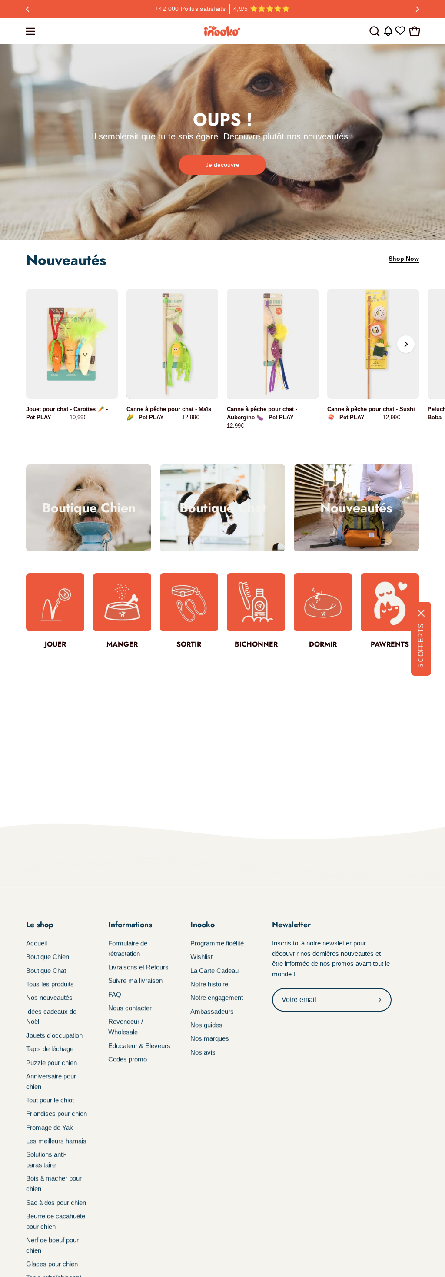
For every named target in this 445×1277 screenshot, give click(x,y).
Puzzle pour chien (51, 1062)
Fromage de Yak (49, 1127)
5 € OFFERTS (421, 646)
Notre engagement (216, 998)
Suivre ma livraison (135, 981)
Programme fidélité (217, 943)
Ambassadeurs (212, 1011)
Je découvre (222, 164)
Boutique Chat (46, 970)
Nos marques (209, 1038)
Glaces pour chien (52, 1263)
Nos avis (203, 1052)
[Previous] (28, 9)
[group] (222, 9)
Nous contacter (130, 1008)
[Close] (421, 613)
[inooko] (222, 31)
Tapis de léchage (49, 1048)
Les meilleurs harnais (56, 1140)
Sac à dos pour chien (56, 1202)
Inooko (202, 924)
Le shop (39, 924)
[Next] (417, 9)
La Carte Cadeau (214, 970)
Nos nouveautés (49, 998)
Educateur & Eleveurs (139, 1045)
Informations (130, 924)
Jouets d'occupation (54, 1035)
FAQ (114, 994)
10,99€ (78, 418)
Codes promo (127, 1059)
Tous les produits (50, 984)
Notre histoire (209, 984)
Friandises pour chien (56, 1113)
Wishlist (201, 957)
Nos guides (206, 1024)
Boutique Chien (47, 957)
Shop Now (404, 258)
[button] (374, 31)
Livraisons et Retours (138, 967)
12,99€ (190, 418)
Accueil (36, 943)
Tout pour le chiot (50, 1100)
